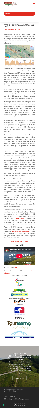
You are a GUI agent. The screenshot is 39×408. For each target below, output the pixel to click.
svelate (10, 71)
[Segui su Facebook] (15, 404)
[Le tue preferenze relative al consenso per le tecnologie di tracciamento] (3, 405)
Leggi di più (19, 378)
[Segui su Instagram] (23, 404)
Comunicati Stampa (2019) (12, 29)
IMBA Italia (20, 218)
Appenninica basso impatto (21, 231)
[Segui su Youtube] (19, 404)
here (15, 267)
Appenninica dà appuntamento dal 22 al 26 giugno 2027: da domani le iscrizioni (19, 356)
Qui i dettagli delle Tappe (19, 241)
